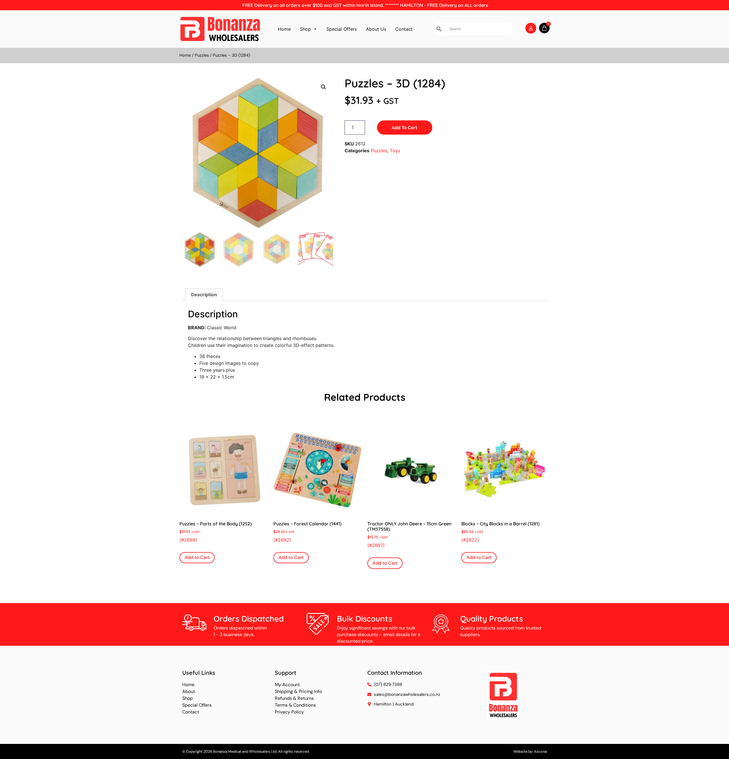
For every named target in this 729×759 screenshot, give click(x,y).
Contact (404, 29)
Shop (305, 29)
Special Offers (341, 29)
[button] (323, 87)
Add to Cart (404, 127)
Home (284, 29)
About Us (376, 29)
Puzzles (202, 55)
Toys (395, 150)
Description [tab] (204, 294)
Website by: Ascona (530, 751)
